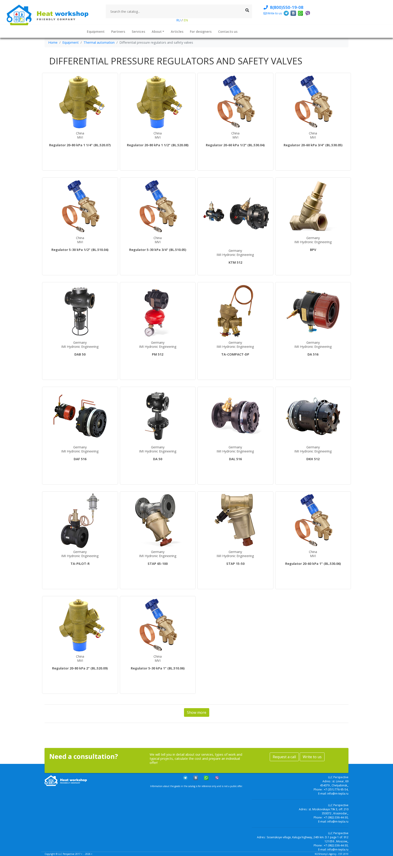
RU (178, 20)
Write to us (312, 756)
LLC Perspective (66, 854)
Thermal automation (99, 42)
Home (53, 42)
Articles (177, 31)
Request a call (284, 756)
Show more (196, 712)
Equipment (96, 31)
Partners (118, 31)
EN (185, 20)
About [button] (157, 31)
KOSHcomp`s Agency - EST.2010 (331, 854)
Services (138, 31)
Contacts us (227, 31)
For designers (201, 31)
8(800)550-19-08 (285, 7)
